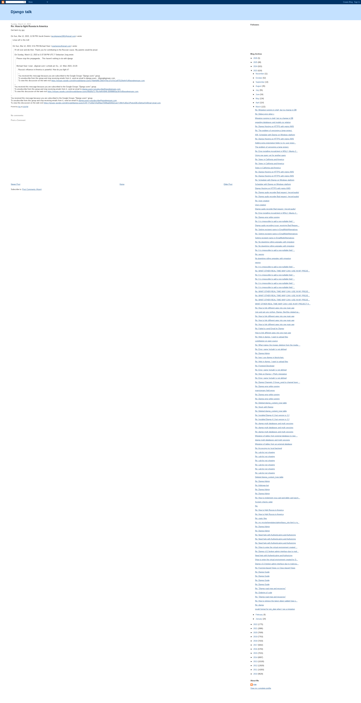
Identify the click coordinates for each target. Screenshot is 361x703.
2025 (255, 62)
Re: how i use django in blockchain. (269, 357)
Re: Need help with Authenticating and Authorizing (275, 535)
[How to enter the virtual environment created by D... (276, 560)
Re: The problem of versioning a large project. (273, 130)
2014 (255, 657)
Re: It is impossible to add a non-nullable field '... (275, 221)
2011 (255, 670)
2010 (255, 674)
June (258, 94)
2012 (255, 665)
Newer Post (15, 184)
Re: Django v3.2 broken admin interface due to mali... (277, 551)
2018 (255, 641)
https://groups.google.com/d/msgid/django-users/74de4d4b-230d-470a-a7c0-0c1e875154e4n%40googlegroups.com (98, 81)
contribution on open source (266, 341)
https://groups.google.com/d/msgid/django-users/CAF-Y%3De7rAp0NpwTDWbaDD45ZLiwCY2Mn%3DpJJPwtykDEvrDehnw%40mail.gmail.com (102, 103)
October (259, 78)
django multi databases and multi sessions (272, 440)
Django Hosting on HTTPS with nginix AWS (272, 188)
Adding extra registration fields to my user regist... (275, 143)
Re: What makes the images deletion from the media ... (277, 345)
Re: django (259, 605)
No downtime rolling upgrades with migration (273, 258)
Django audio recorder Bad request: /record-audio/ (275, 209)
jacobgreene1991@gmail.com (63, 36)
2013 (255, 661)
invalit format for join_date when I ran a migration (275, 609)
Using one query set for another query (270, 155)
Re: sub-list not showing (265, 452)
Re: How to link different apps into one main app (274, 308)
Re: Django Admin (262, 353)
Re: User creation (262, 201)
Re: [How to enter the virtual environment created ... (276, 547)
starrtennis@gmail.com (61, 46)
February (259, 615)
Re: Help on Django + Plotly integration (271, 374)
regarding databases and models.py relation (273, 122)
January (259, 619)
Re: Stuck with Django (264, 407)
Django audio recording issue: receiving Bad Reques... (277, 225)
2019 (255, 637)
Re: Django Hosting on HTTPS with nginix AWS (274, 126)
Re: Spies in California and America (269, 159)
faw (255, 684)
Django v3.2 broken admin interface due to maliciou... (277, 564)
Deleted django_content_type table (269, 477)
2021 (255, 628)
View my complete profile (260, 688)
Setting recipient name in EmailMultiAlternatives (274, 238)
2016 (255, 649)
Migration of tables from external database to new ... (276, 436)
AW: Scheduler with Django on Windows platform (275, 135)
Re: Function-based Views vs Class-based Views (275, 568)
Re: (256, 506)
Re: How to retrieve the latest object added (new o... (276, 601)
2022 (255, 624)
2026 (255, 58)
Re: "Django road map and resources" (270, 588)
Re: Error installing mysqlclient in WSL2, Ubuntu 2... (276, 151)
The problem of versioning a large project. (272, 147)
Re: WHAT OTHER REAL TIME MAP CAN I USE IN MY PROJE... (282, 271)
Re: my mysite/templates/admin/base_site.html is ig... (277, 522)
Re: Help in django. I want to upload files (271, 337)
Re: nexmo (259, 254)
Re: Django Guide (262, 572)
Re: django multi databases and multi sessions (274, 423)
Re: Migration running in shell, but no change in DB (276, 110)
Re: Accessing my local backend (268, 448)
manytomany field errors (265, 390)
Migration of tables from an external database (273, 444)
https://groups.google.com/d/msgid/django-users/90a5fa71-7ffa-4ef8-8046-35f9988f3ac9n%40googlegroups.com (93, 91)
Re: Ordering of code (263, 593)
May (258, 98)
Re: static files (261, 518)
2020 (255, 632)
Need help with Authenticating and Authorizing (273, 555)
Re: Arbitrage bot (262, 485)
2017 (255, 645)
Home (122, 184)
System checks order (264, 502)
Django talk (21, 12)
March (258, 107)
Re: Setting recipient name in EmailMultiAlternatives (276, 230)
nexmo (258, 263)
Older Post (228, 184)
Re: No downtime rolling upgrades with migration (274, 242)
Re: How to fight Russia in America (269, 510)
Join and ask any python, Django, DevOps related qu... (277, 312)
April (258, 103)
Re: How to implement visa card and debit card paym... (277, 498)
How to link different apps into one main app (273, 333)
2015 (255, 653)
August (259, 86)
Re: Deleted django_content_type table (271, 403)
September (260, 82)
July (258, 90)
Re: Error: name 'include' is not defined (271, 349)
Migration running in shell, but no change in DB (274, 118)
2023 (255, 71)
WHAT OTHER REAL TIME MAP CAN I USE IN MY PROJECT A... (283, 304)
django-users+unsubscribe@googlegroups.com (101, 89)
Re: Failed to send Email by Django (269, 329)
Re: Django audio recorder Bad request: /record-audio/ (277, 192)
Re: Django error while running (267, 217)
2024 (255, 66)
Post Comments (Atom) (32, 189)
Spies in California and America (268, 168)
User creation (260, 205)
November (260, 74)
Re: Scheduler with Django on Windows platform (274, 180)
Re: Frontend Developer (264, 366)
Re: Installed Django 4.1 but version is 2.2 (272, 415)
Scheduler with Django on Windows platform (273, 184)
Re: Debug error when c (264, 114)
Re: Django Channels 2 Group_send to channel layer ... (277, 382)
